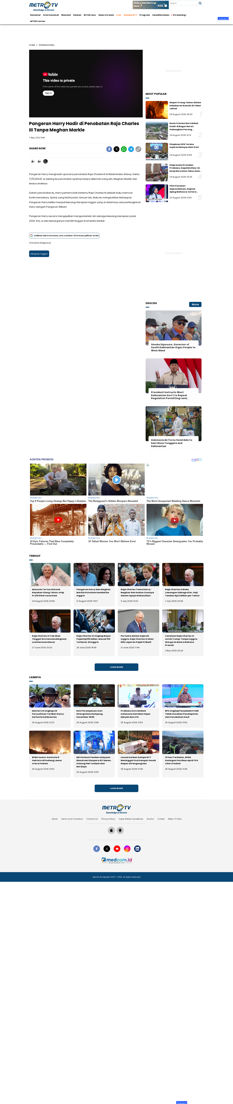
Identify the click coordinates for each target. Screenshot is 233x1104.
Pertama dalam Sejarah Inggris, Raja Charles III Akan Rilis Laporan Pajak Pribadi (137, 639)
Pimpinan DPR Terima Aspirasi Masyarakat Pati (184, 146)
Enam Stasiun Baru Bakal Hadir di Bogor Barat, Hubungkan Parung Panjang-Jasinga (183, 128)
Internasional (51, 14)
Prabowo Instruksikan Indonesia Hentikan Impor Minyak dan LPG (136, 713)
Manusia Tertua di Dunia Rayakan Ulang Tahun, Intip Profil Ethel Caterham (48, 592)
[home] (116, 809)
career (161, 818)
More (195, 304)
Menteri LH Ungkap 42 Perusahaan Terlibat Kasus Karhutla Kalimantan (48, 713)
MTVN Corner (37, 21)
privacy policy (108, 818)
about (55, 818)
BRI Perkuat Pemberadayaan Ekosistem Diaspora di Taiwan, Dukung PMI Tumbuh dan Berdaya (93, 762)
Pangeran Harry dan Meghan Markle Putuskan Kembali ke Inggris (93, 592)
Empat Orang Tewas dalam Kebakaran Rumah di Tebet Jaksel (185, 105)
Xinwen (77, 14)
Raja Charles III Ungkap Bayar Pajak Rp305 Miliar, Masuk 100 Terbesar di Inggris (93, 639)
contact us (92, 818)
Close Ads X (223, 19)
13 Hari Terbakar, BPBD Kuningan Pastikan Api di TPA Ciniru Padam (181, 760)
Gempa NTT (130, 14)
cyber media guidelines (131, 818)
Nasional (35, 14)
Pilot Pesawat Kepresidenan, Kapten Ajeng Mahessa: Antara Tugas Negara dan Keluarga (182, 191)
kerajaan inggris (39, 253)
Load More (116, 667)
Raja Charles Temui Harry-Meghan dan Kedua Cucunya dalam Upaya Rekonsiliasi (137, 592)
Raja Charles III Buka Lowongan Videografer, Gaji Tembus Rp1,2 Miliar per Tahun (182, 592)
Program (144, 14)
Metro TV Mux (174, 818)
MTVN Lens (90, 14)
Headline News (160, 14)
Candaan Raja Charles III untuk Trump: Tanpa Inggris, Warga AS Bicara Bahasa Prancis (181, 640)
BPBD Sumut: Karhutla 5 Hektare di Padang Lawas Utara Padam (47, 760)
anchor (150, 818)
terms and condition (72, 818)
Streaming (179, 14)
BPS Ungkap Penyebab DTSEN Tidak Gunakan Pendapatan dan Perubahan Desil (182, 713)
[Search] (200, 3)
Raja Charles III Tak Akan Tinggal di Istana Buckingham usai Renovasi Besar (49, 639)
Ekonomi (66, 14)
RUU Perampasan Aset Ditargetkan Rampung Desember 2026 (89, 713)
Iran (118, 14)
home (32, 45)
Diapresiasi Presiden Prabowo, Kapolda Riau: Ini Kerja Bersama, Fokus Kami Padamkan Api (184, 170)
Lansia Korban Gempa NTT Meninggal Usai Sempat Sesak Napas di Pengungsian (138, 760)
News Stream (106, 14)
